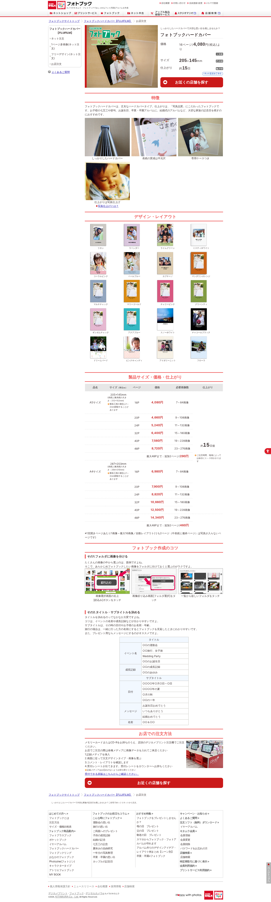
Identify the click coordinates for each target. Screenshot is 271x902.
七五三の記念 (100, 844)
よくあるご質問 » (189, 817)
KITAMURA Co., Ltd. (67, 896)
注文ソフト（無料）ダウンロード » (199, 822)
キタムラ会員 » (188, 831)
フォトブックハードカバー (64, 848)
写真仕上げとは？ (108, 205)
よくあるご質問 (61, 72)
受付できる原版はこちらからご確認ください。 (112, 773)
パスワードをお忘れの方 (193, 848)
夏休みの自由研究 (103, 848)
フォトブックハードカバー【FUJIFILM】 (108, 20)
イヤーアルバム (58, 844)
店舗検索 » (186, 852)
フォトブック (76, 893)
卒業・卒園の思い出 (104, 857)
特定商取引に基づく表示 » (194, 861)
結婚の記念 (99, 839)
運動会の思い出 (101, 822)
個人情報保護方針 (60, 886)
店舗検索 (185, 857)
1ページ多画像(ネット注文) (65, 46)
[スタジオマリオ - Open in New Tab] (185, 13)
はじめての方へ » (58, 813)
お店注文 (56, 63)
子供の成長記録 (101, 835)
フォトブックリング (60, 852)
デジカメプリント (57, 893)
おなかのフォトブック (61, 857)
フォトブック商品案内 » (62, 831)
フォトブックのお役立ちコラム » (111, 813)
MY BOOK (55, 874)
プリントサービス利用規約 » (196, 870)
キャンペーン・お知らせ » (194, 813)
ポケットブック (58, 839)
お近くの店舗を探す (191, 82)
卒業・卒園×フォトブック (151, 855)
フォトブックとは (59, 817)
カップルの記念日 (103, 861)
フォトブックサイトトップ (64, 20)
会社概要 (102, 886)
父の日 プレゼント (148, 830)
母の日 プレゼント (148, 826)
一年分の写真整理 (103, 852)
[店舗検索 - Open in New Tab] (210, 13)
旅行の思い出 (100, 826)
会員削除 (185, 844)
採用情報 (116, 886)
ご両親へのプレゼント (105, 831)
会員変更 (185, 839)
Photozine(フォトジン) (62, 861)
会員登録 (185, 835)
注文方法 (54, 822)
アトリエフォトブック (61, 870)
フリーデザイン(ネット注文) (66, 56)
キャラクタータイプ (60, 865)
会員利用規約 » (188, 865)
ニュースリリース (84, 886)
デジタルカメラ (94, 893)
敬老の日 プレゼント (149, 834)
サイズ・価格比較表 (60, 826)
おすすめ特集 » (144, 813)
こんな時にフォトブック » (107, 817)
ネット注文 (57, 38)
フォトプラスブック (60, 835)
